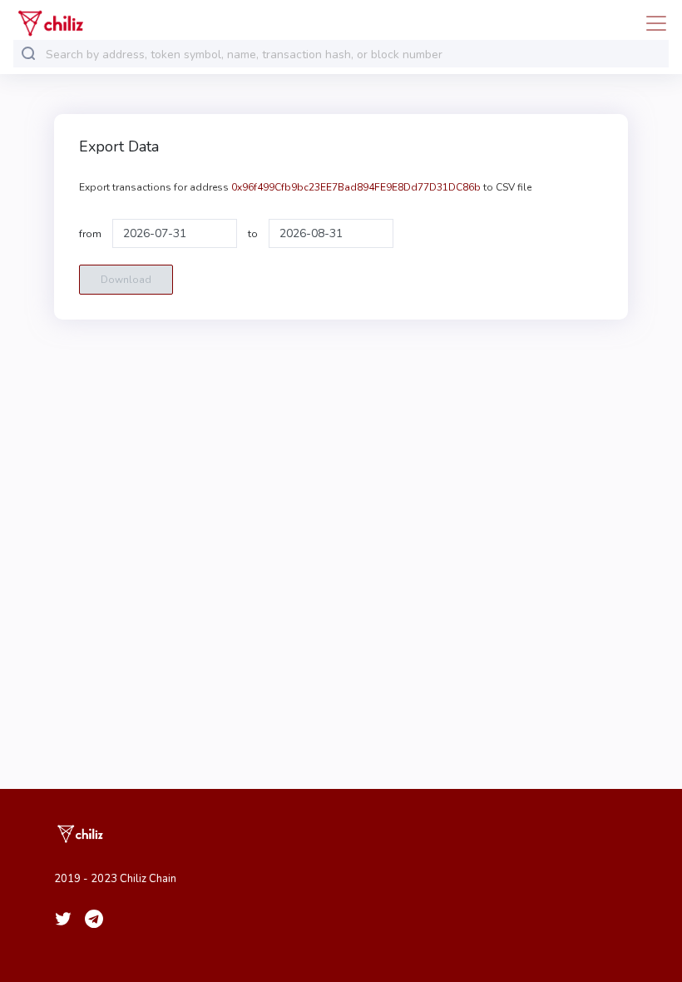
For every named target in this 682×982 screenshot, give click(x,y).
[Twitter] (63, 919)
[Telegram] (94, 919)
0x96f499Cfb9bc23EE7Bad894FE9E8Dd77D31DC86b (356, 187)
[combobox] (353, 54)
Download (126, 279)
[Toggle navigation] (651, 23)
